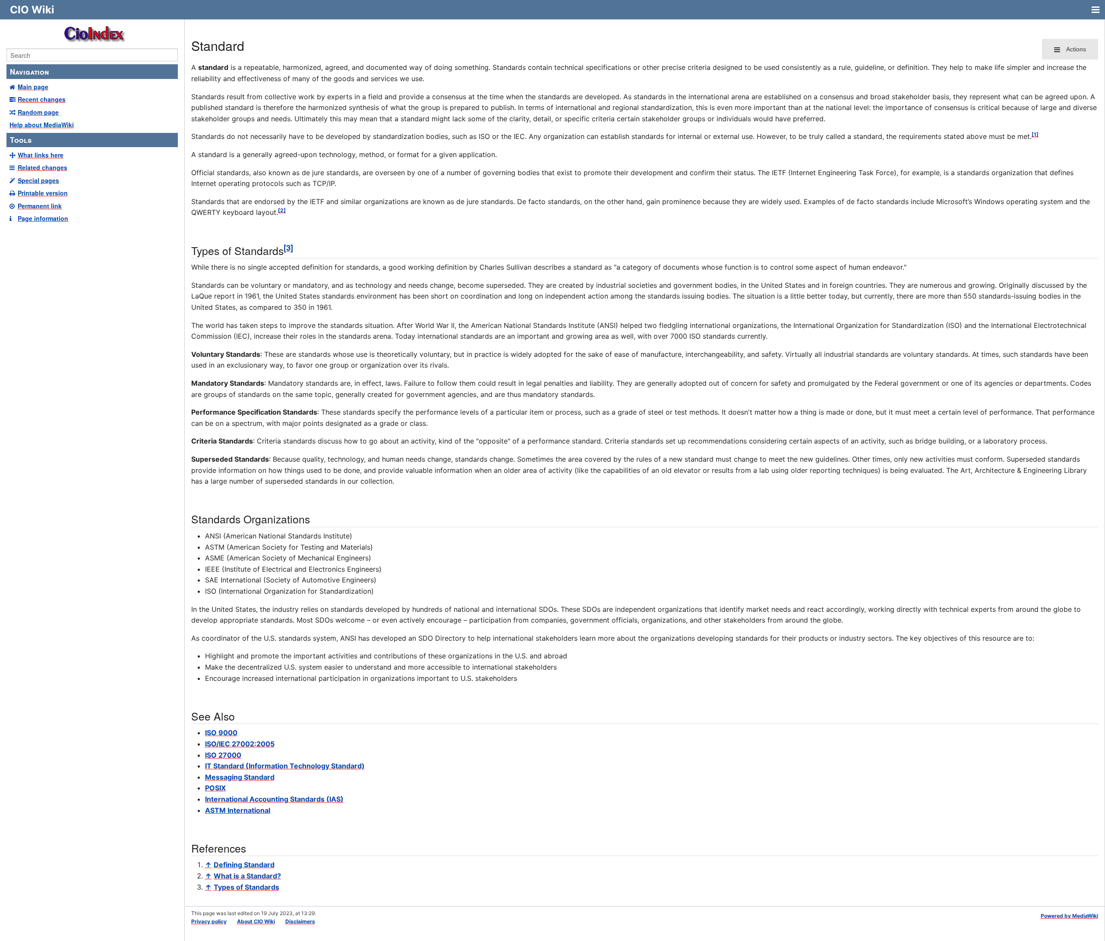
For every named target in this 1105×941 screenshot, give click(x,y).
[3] (288, 247)
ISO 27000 (223, 755)
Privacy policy (209, 921)
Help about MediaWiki (41, 124)
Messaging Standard (240, 777)
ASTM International (237, 810)
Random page (38, 112)
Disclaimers (300, 921)
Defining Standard (244, 864)
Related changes (42, 167)
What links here (40, 155)
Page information (43, 218)
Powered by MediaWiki (1069, 916)
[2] (282, 210)
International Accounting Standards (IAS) (274, 799)
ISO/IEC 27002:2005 (240, 744)
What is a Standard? (247, 876)
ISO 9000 (221, 732)
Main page (33, 86)
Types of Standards (246, 887)
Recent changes (42, 99)
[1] (1035, 134)
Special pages (38, 180)
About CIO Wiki (256, 921)
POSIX (215, 788)
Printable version (43, 193)
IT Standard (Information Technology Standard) (285, 766)
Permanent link (40, 205)
